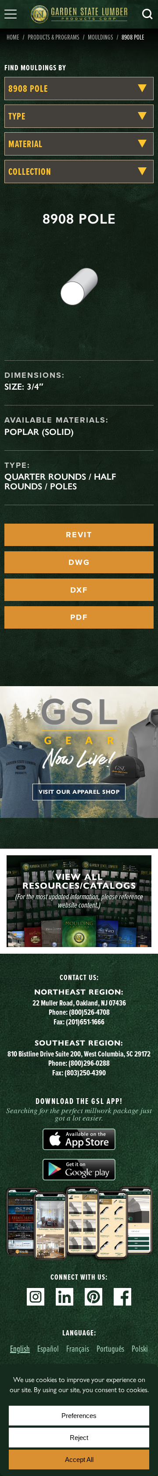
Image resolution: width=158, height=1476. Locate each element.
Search (147, 14)
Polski (140, 1348)
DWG (79, 562)
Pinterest (93, 1297)
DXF (79, 590)
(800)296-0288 (89, 1063)
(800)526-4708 (89, 1012)
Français (77, 1348)
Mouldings (100, 37)
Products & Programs (53, 37)
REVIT (79, 534)
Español (48, 1348)
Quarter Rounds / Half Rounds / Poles (60, 481)
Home (13, 37)
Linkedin (64, 1297)
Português (110, 1348)
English (20, 1348)
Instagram (35, 1297)
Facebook (122, 1297)
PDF (79, 617)
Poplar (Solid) (39, 432)
